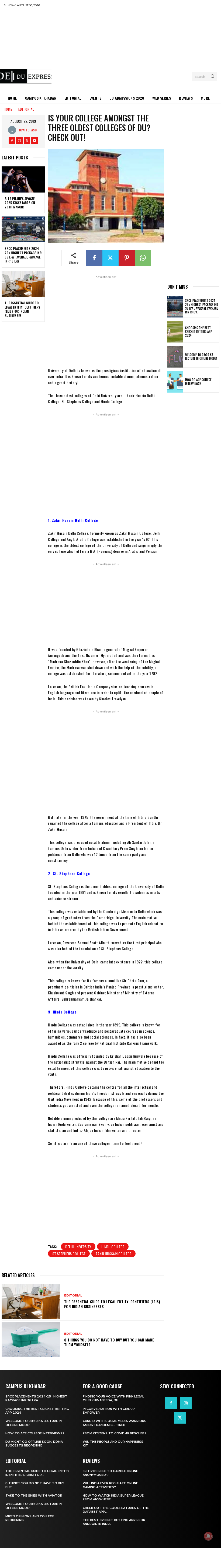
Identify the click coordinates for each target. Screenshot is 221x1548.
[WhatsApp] (143, 258)
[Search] (212, 76)
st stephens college (68, 1253)
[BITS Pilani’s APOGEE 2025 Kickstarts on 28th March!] (23, 179)
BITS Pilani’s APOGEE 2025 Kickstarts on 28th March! (20, 202)
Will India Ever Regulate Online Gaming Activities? (110, 1485)
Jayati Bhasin (28, 130)
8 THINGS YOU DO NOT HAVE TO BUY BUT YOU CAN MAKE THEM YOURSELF (109, 1342)
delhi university (78, 1246)
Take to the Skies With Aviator (33, 1495)
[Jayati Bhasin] (13, 130)
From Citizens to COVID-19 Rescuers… (116, 1433)
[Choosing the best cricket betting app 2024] (175, 332)
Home (8, 109)
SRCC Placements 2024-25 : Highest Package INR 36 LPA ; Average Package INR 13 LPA (23, 254)
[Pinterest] (127, 258)
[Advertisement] (136, 50)
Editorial (26, 109)
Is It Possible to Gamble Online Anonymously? (110, 1473)
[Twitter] (27, 140)
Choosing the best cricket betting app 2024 (198, 332)
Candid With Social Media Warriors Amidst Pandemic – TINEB (114, 1423)
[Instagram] (19, 140)
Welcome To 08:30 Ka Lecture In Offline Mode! (201, 356)
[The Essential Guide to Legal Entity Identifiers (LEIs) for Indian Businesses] (23, 284)
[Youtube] (34, 140)
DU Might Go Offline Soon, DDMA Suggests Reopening (34, 1443)
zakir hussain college (113, 1253)
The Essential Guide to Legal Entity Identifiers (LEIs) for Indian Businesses (22, 309)
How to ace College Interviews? (198, 382)
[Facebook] (12, 140)
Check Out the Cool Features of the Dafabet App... (116, 1510)
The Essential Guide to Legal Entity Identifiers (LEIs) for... (37, 1473)
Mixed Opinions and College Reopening (29, 1518)
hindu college (112, 1246)
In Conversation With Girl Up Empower (109, 1410)
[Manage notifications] (208, 1536)
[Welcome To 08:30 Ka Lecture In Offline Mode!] (175, 357)
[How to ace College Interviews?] (175, 382)
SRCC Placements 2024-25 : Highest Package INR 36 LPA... (36, 1398)
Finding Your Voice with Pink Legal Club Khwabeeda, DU (113, 1398)
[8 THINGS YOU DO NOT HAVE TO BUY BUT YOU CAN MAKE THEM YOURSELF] (31, 1339)
